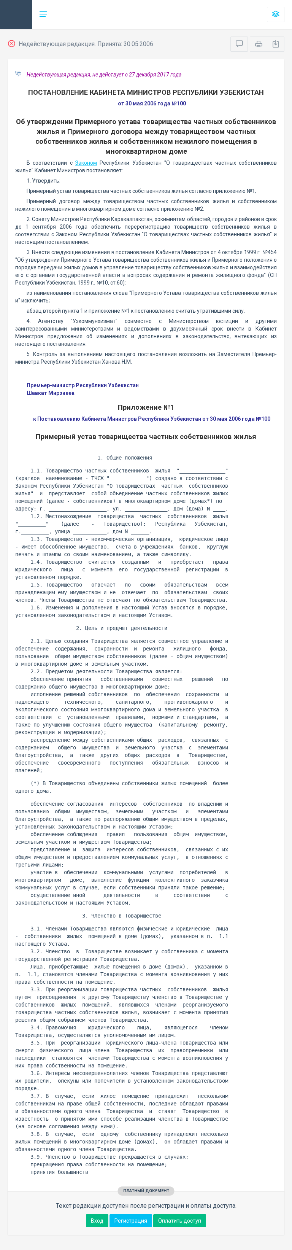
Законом (86, 163)
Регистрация (130, 1221)
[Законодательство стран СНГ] (16, 14)
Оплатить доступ (179, 1221)
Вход (97, 1221)
